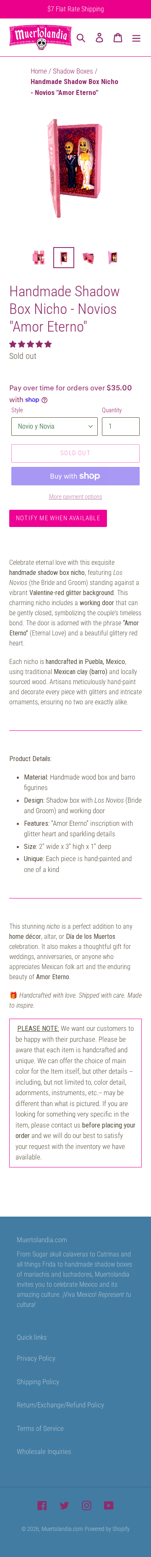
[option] (38, 257)
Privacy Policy (36, 1358)
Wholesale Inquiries (44, 1451)
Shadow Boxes (74, 71)
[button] (31, 344)
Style (17, 410)
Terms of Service (40, 1428)
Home (40, 71)
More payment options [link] (75, 497)
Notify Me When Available (58, 518)
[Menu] (136, 37)
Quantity (112, 410)
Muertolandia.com (62, 1528)
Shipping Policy (38, 1382)
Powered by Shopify (107, 1528)
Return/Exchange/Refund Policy (60, 1405)
